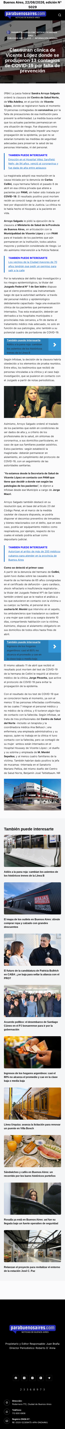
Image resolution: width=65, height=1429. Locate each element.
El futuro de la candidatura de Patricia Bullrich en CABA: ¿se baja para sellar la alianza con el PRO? (31, 974)
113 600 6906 (18, 1413)
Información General (46, 38)
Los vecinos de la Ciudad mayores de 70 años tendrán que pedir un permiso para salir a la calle (32, 266)
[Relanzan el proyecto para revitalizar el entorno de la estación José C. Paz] (32, 1246)
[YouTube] (41, 1378)
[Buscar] (59, 15)
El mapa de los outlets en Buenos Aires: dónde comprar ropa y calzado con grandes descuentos (32, 923)
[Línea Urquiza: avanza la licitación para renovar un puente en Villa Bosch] (32, 1104)
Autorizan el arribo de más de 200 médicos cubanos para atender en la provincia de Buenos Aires (34, 555)
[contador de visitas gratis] (32, 1389)
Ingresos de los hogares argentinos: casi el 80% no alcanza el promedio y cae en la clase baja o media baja (31, 1077)
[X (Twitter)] (24, 1378)
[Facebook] (16, 1378)
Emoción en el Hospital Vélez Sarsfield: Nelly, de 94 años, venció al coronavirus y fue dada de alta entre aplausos (33, 163)
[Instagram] (32, 1378)
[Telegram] (49, 1378)
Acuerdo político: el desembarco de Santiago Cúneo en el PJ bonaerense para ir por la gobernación (31, 1026)
